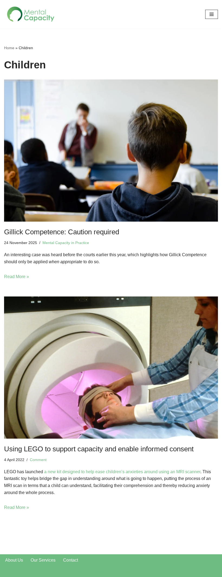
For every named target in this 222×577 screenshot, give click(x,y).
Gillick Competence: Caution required (61, 232)
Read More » (16, 276)
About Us (14, 560)
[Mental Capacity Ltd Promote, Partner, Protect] (31, 14)
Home (9, 48)
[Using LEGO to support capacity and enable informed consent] (111, 367)
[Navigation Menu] (211, 14)
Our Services (43, 560)
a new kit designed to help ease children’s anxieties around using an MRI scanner (122, 471)
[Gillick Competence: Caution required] (111, 150)
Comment (38, 460)
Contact (70, 560)
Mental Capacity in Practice (66, 243)
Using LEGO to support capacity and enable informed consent (99, 449)
